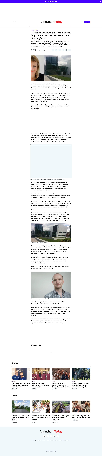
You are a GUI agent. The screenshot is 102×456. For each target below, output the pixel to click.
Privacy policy (66, 440)
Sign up (34, 440)
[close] (101, 1)
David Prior (33, 49)
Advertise (42, 440)
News (37, 30)
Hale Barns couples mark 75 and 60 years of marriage (81, 416)
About (38, 440)
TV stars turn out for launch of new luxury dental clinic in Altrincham (61, 385)
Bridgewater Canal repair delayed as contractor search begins (60, 417)
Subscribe (87, 21)
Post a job (52, 440)
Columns (14, 381)
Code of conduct (58, 440)
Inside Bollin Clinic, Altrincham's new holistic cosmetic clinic (40, 385)
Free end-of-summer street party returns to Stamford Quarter (41, 417)
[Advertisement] (51, 11)
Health (32, 30)
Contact (47, 440)
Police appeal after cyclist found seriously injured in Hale (20, 417)
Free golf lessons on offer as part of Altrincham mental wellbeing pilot (80, 385)
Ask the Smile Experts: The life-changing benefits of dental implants (21, 385)
